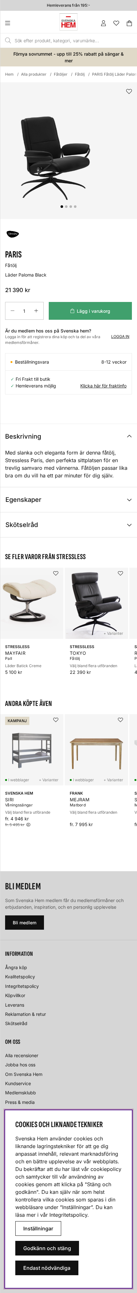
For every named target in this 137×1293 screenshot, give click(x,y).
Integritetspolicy (22, 986)
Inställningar (38, 1228)
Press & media (20, 1102)
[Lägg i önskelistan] (129, 91)
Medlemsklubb (20, 1092)
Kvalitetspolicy (20, 976)
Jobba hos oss (20, 1064)
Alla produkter (34, 74)
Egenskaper (23, 499)
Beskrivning (23, 436)
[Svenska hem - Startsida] (68, 22)
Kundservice (18, 1083)
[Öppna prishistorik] (28, 825)
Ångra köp (16, 967)
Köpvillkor (15, 995)
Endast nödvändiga (46, 1268)
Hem (9, 74)
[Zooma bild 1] (68, 150)
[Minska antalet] (12, 310)
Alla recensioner (21, 1055)
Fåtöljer (61, 74)
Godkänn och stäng (47, 1248)
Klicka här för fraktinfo (103, 385)
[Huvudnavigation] (21, 23)
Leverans (14, 1005)
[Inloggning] (103, 23)
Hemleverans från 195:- (68, 5)
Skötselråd (21, 525)
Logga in (120, 336)
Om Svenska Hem (23, 1074)
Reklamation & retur (25, 1014)
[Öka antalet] (36, 310)
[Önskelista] (116, 23)
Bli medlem (24, 922)
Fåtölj (80, 74)
